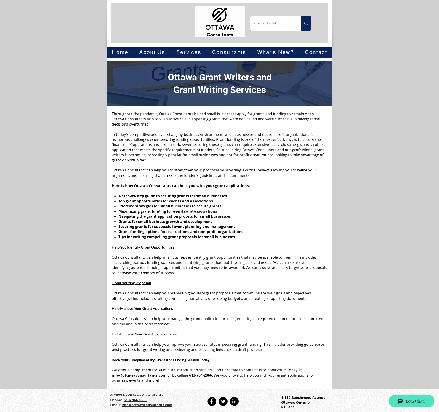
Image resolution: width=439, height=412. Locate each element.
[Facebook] (211, 401)
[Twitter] (223, 401)
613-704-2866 (200, 375)
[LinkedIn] (234, 401)
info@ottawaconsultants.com (139, 375)
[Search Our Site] (306, 23)
